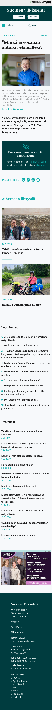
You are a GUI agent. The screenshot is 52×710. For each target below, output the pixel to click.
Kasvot (14, 35)
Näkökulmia (19, 684)
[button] (8, 25)
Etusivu (16, 678)
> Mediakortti (18, 665)
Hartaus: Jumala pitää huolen (21, 305)
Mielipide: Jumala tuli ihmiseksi (21, 345)
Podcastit (17, 697)
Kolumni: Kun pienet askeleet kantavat (22, 456)
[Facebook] (12, 632)
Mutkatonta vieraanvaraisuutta (21, 399)
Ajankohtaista (20, 681)
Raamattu (18, 694)
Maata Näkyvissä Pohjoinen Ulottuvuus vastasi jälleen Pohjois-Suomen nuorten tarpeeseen (22, 498)
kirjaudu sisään (38, 162)
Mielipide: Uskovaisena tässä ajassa (23, 385)
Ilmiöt (5, 35)
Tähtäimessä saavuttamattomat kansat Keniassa (23, 251)
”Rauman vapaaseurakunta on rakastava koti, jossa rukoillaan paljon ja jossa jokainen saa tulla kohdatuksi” (25, 354)
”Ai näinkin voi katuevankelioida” (22, 380)
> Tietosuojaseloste (21, 668)
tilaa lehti (40, 165)
